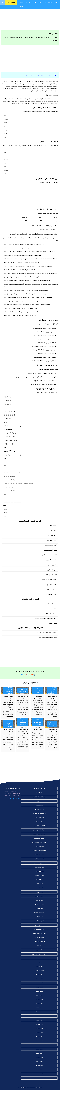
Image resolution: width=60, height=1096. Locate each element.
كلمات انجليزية (39, 801)
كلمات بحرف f (39, 995)
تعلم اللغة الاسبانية (39, 875)
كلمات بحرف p (39, 1036)
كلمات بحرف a (39, 974)
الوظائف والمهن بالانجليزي (49, 579)
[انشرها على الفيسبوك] (22, 675)
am (39, 962)
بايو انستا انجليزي (39, 916)
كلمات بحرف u (39, 1057)
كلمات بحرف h (39, 1003)
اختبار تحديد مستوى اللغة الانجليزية (39, 842)
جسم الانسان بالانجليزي (50, 574)
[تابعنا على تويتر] (11, 798)
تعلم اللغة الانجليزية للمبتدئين (39, 813)
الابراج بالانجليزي (39, 966)
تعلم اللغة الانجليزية (53, 75)
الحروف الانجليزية (52, 525)
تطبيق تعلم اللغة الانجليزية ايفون (47, 637)
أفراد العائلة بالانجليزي (51, 545)
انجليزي (57, 2)
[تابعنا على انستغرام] (16, 798)
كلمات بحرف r (39, 1045)
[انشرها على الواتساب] (37, 675)
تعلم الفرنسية (39, 900)
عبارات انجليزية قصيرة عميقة (39, 933)
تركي (45, 2)
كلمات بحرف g (39, 999)
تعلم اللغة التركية (39, 879)
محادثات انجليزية (39, 805)
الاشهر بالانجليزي (52, 540)
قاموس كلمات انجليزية (39, 854)
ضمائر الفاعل (39, 945)
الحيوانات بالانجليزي (51, 589)
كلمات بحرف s (39, 1049)
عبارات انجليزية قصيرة (39, 937)
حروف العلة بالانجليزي (39, 846)
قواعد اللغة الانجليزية (51, 603)
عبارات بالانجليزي (52, 608)
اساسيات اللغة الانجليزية (39, 788)
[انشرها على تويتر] (24, 675)
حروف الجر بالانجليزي (39, 925)
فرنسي (50, 2)
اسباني (34, 2)
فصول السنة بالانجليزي (50, 550)
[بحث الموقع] (2, 2)
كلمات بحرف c (39, 983)
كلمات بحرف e (39, 991)
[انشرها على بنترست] (27, 675)
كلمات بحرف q (39, 1040)
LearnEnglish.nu (11, 2)
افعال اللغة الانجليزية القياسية (39, 830)
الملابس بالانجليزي (51, 594)
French (21, 6)
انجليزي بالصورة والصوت (39, 892)
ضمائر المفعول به (39, 949)
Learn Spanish (39, 887)
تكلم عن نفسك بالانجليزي (49, 555)
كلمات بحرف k (39, 1016)
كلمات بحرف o (39, 1032)
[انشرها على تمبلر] (29, 675)
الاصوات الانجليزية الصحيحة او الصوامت (46, 618)
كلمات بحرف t (39, 1053)
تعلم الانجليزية (53, 623)
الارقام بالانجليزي (52, 530)
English (22, 2)
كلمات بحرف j (39, 1011)
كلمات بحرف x (39, 1069)
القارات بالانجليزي (52, 570)
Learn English (39, 883)
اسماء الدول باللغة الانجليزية (39, 863)
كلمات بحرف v (39, 1061)
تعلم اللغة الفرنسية (39, 867)
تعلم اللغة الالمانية (39, 871)
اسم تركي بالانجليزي (30, 75)
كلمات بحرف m (39, 1024)
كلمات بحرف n (39, 1028)
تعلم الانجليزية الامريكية (41, 75)
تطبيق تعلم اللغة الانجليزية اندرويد (47, 632)
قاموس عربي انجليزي (39, 858)
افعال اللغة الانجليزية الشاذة (39, 834)
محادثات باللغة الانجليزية (50, 613)
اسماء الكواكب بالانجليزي (39, 970)
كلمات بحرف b (39, 978)
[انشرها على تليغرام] (34, 675)
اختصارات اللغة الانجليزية (39, 838)
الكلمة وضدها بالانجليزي (39, 825)
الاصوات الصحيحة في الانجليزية (39, 850)
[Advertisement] (30, 17)
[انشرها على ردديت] (32, 675)
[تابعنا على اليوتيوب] (13, 798)
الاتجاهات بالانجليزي (51, 560)
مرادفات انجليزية (39, 821)
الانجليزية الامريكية (39, 896)
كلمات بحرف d (39, 987)
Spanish (28, 2)
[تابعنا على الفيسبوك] (19, 798)
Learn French (39, 908)
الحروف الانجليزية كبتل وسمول (39, 954)
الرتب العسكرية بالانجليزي (39, 941)
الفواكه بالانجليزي (52, 584)
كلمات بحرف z (39, 1078)
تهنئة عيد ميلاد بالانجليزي (39, 920)
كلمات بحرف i (39, 1007)
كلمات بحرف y (39, 1073)
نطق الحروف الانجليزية (39, 912)
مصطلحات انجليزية (39, 817)
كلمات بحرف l (39, 1020)
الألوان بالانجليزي (52, 565)
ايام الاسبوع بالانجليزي (51, 535)
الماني (40, 2)
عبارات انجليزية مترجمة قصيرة (39, 796)
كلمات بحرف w (39, 1065)
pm (39, 958)
